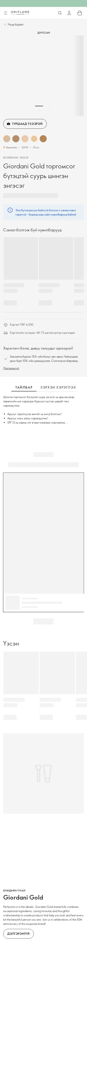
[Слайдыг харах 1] (39, 110)
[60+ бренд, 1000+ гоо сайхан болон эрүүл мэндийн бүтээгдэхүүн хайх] (60, 13)
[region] (43, 75)
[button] (6, 138)
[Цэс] (5, 13)
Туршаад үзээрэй (27, 124)
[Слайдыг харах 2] (48, 110)
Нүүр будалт (15, 24)
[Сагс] (79, 13)
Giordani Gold (16, 157)
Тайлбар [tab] (23, 387)
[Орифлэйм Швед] (20, 13)
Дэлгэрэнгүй (11, 368)
